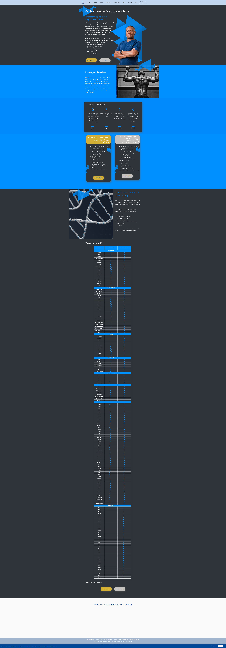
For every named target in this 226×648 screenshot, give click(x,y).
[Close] (224, 646)
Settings (214, 646)
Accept (220, 646)
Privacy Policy (53, 646)
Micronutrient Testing (95, 156)
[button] (87, 2)
